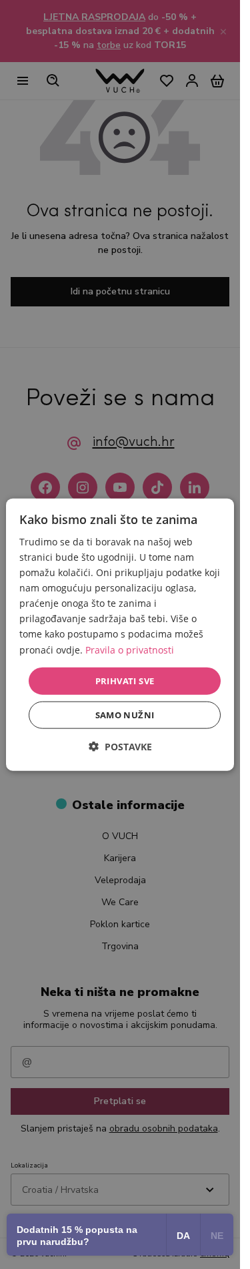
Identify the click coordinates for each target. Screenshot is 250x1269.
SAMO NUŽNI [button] (125, 715)
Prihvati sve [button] (125, 680)
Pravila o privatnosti (129, 649)
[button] (120, 746)
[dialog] (120, 634)
